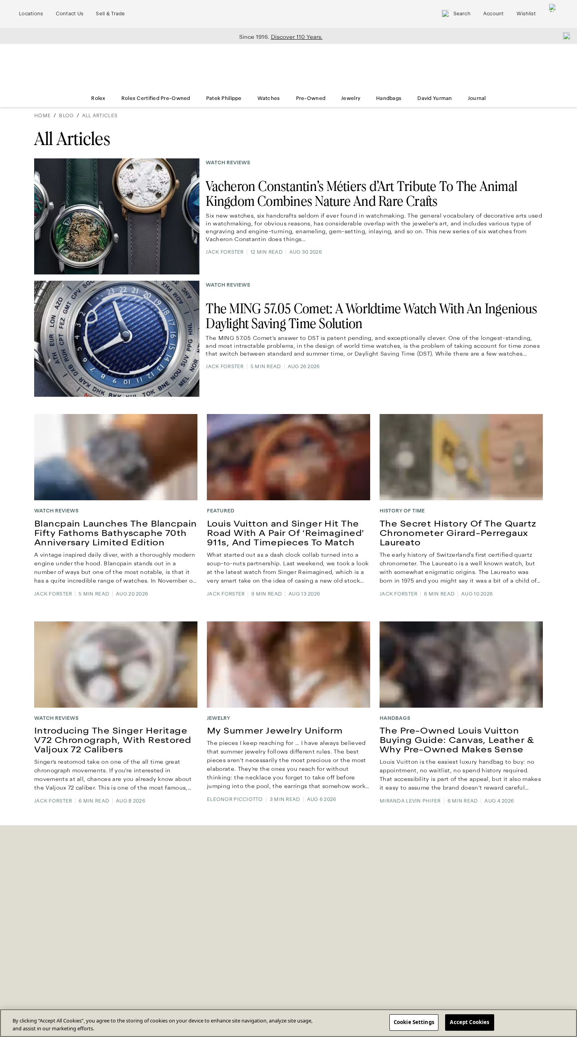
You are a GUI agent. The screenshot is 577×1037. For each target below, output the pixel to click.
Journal (477, 98)
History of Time (402, 511)
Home (42, 115)
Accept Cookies (469, 1022)
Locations (31, 13)
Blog (66, 115)
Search (462, 13)
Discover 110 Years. (297, 37)
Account (493, 13)
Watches (268, 98)
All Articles (99, 115)
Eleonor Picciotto (235, 799)
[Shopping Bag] (553, 14)
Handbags (389, 98)
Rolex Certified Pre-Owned (155, 98)
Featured (220, 511)
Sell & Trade (110, 13)
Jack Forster (224, 252)
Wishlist (526, 13)
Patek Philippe (224, 98)
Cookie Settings (414, 1022)
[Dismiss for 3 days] (564, 35)
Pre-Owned (311, 98)
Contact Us (70, 13)
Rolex (98, 98)
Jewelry (350, 98)
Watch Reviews (228, 162)
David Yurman (434, 98)
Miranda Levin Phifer (410, 801)
